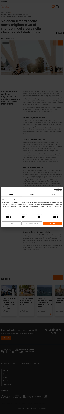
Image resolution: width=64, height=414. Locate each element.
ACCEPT (52, 223)
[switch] (24, 217)
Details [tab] (32, 194)
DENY (11, 223)
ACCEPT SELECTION (32, 223)
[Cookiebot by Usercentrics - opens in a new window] (55, 190)
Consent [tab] (11, 194)
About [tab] (53, 194)
